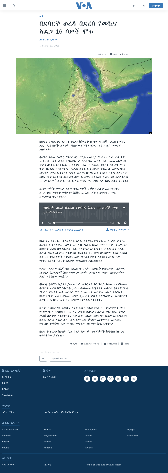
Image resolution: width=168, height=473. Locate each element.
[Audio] (144, 5)
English (6, 441)
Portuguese (91, 429)
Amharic (6, 435)
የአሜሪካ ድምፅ (54, 212)
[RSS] (118, 379)
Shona (88, 435)
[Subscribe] (134, 379)
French (47, 429)
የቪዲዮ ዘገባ (49, 377)
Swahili (89, 447)
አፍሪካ (5, 383)
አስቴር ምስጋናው (48, 39)
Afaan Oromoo (10, 429)
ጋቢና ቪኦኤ (8, 412)
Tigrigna (131, 429)
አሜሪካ (5, 389)
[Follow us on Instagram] (103, 379)
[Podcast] (126, 379)
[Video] (134, 5)
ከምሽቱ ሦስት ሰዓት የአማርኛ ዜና (61, 412)
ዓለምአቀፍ (7, 395)
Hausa (5, 447)
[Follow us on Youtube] (95, 379)
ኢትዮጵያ (6, 377)
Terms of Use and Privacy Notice (103, 464)
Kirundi (47, 441)
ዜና (41, 16)
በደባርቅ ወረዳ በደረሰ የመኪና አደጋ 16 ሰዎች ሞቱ (80, 208)
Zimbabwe (132, 435)
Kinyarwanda (50, 435)
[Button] (102, 54)
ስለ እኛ (47, 464)
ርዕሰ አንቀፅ (8, 464)
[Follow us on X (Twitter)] (110, 379)
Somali (88, 441)
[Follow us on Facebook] (87, 379)
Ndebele (48, 447)
